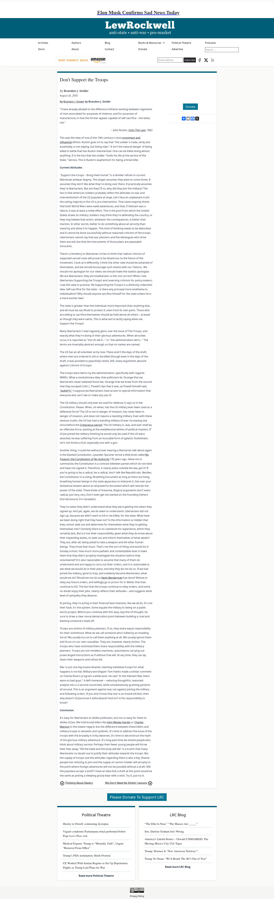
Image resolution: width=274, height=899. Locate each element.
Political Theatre (181, 43)
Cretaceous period (91, 425)
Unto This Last (137, 130)
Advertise (177, 49)
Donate (142, 49)
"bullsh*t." (66, 390)
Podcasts (210, 43)
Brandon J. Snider (76, 91)
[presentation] (81, 60)
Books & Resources (149, 43)
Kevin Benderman (112, 577)
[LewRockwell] (137, 28)
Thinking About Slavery (79, 783)
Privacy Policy (137, 896)
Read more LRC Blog (177, 867)
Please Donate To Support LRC (137, 797)
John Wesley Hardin (118, 722)
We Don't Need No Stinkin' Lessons (126, 783)
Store (41, 49)
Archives (43, 43)
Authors (76, 43)
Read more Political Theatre (96, 875)
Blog (107, 43)
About (75, 49)
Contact (109, 49)
